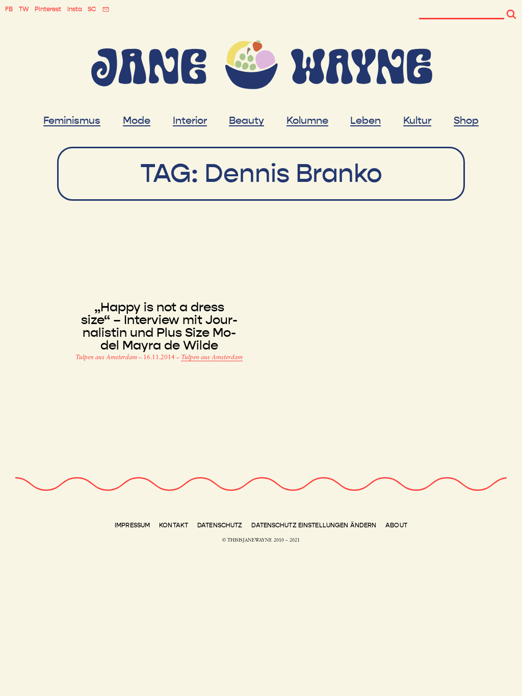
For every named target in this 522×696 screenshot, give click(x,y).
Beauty (246, 120)
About (396, 525)
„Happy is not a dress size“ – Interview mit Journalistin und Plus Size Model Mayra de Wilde (159, 326)
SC (92, 9)
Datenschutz (219, 525)
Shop (466, 120)
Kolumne (307, 120)
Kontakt (173, 525)
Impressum (132, 525)
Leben (365, 120)
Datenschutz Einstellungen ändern (313, 525)
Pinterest (48, 9)
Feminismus (71, 120)
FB (9, 9)
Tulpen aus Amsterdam (107, 358)
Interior (190, 120)
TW (24, 9)
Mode (136, 120)
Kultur (417, 120)
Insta (74, 9)
